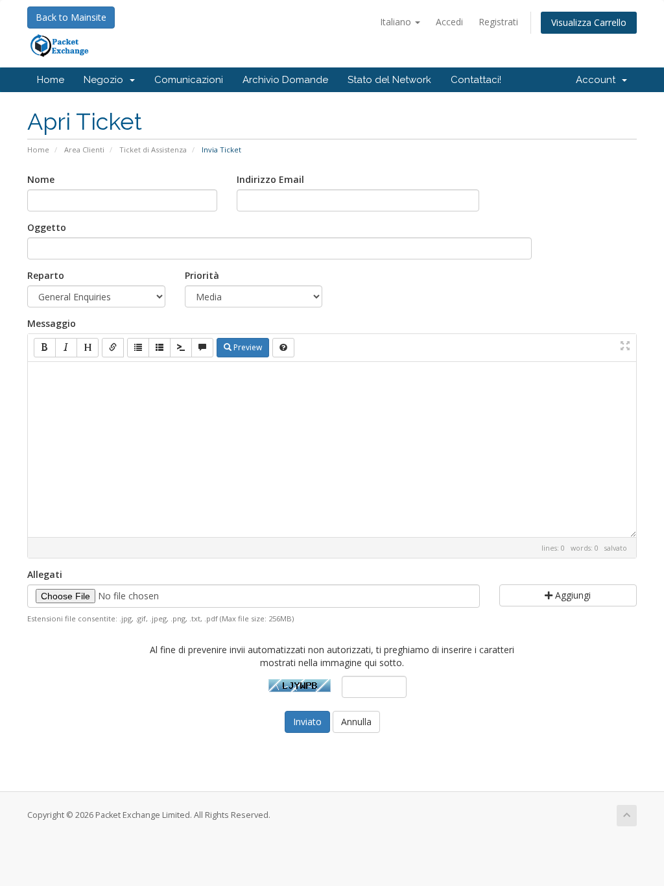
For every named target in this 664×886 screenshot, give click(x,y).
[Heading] (88, 347)
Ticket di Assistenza (153, 149)
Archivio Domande (285, 80)
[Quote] (202, 347)
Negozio (106, 80)
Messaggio (51, 323)
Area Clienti (84, 149)
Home (50, 80)
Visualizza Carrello (588, 22)
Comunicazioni (188, 80)
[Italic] (66, 347)
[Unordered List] (138, 347)
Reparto (45, 275)
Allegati (44, 574)
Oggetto (46, 227)
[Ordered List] (159, 347)
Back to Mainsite (71, 17)
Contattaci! (476, 80)
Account (598, 80)
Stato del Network (389, 80)
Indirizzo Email (270, 179)
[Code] (181, 347)
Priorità (202, 275)
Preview (246, 347)
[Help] (283, 347)
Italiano (397, 22)
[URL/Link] (113, 347)
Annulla (356, 721)
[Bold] (45, 347)
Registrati (498, 22)
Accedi (449, 22)
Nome (40, 179)
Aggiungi (571, 595)
